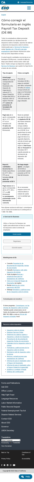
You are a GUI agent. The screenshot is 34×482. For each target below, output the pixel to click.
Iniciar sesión (17, 234)
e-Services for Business (20, 47)
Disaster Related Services (11, 414)
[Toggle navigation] (29, 8)
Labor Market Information (11, 403)
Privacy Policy (5, 459)
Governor (5, 426)
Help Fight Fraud (7, 395)
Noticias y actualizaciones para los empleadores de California (15, 277)
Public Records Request (10, 407)
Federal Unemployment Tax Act (13, 411)
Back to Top (5, 452)
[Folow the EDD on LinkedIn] (7, 465)
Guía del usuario (17, 248)
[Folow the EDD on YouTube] (14, 465)
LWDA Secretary (7, 430)
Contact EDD (6, 419)
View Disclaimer (6, 446)
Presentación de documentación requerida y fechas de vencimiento (18, 266)
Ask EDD (4, 387)
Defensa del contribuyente (15, 372)
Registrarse (17, 241)
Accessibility (26, 459)
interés (28, 88)
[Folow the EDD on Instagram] (11, 465)
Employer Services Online (15, 332)
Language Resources (9, 399)
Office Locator (7, 391)
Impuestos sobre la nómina (15, 330)
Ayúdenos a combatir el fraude (16, 369)
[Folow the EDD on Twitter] (4, 465)
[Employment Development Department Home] (5, 8)
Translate (16, 443)
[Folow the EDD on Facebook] (1, 465)
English (3, 15)
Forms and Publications (10, 383)
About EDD (5, 423)
